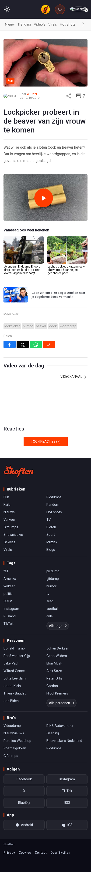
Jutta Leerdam (15, 678)
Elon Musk (54, 663)
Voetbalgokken (15, 748)
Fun (6, 497)
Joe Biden (11, 701)
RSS (67, 802)
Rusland (10, 616)
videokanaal (71, 376)
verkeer (9, 586)
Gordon (52, 686)
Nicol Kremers (57, 693)
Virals (52, 24)
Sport (50, 534)
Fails (7, 504)
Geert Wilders (56, 656)
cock (53, 326)
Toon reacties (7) (45, 441)
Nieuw (10, 24)
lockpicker (12, 326)
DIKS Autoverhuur (60, 726)
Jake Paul (11, 663)
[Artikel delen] (69, 96)
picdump (53, 571)
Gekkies (9, 542)
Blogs (50, 549)
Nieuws (9, 512)
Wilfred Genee (14, 671)
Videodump (12, 726)
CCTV (8, 601)
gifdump (52, 579)
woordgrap (68, 326)
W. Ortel (32, 94)
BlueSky (24, 802)
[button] (83, 24)
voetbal (52, 609)
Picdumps (54, 497)
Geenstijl (53, 733)
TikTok (9, 624)
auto (49, 601)
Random (52, 504)
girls (49, 616)
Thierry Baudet (15, 693)
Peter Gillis (54, 678)
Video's (40, 24)
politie (8, 594)
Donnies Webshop (17, 741)
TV (48, 519)
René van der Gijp (17, 656)
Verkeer (9, 519)
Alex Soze (54, 671)
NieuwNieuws (14, 733)
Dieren (51, 527)
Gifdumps (11, 527)
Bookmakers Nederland (64, 741)
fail (6, 571)
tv (47, 594)
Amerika (10, 579)
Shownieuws (13, 534)
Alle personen (59, 703)
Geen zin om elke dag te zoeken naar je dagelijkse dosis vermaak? (58, 295)
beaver (41, 326)
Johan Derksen (57, 648)
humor (28, 326)
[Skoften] (19, 471)
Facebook (24, 779)
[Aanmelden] (78, 9)
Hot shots (68, 24)
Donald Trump (14, 648)
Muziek (51, 542)
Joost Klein (12, 686)
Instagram (11, 609)
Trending (24, 24)
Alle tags (55, 626)
